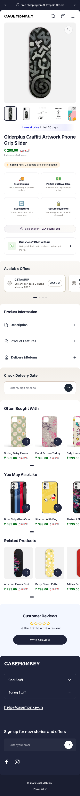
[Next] (74, 5)
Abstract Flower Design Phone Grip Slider (18, 584)
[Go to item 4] (58, 113)
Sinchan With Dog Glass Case (46, 519)
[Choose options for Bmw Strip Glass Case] (26, 508)
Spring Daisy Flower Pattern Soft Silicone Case (16, 453)
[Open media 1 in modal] (68, 30)
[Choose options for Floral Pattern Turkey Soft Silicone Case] (58, 441)
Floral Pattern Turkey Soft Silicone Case (48, 453)
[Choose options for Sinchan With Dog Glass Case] (58, 508)
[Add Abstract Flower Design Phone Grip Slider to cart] (26, 572)
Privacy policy (40, 789)
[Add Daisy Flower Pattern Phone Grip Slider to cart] (58, 572)
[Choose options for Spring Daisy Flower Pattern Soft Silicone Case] (26, 441)
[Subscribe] (68, 745)
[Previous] (5, 5)
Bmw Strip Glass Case (17, 519)
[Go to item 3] (42, 113)
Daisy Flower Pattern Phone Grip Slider (47, 584)
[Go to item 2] (26, 113)
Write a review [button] (40, 640)
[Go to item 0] (10, 113)
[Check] (68, 388)
